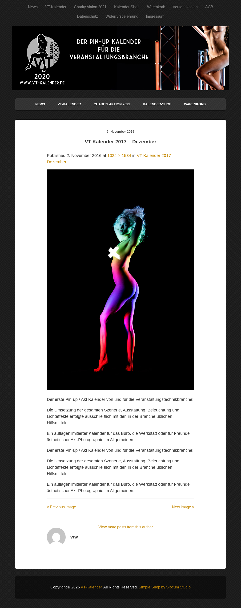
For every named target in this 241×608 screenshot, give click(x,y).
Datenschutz (87, 16)
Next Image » (183, 507)
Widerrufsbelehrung (121, 16)
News (33, 7)
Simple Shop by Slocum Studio (165, 587)
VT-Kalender (55, 7)
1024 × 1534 (119, 155)
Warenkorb (156, 7)
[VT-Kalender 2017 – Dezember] (120, 388)
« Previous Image (61, 507)
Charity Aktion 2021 (90, 7)
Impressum (155, 16)
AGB (209, 7)
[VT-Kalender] (120, 83)
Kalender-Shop (127, 7)
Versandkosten (185, 7)
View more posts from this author (125, 527)
